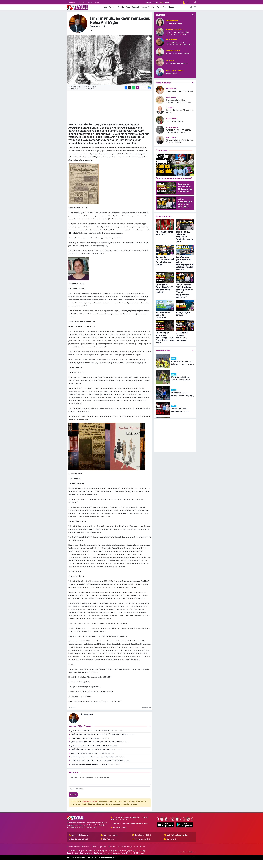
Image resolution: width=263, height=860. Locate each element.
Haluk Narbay (171, 40)
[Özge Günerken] (160, 22)
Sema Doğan (171, 97)
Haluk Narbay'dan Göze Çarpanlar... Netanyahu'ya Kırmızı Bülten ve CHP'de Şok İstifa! (179, 43)
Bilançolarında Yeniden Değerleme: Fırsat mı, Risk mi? (178, 101)
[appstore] (165, 825)
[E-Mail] (91, 30)
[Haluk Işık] (160, 62)
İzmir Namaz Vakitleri (143, 835)
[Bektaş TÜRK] (160, 90)
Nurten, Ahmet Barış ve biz (177, 63)
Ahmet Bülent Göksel (175, 71)
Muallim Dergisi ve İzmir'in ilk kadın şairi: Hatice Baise (93, 757)
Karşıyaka (106, 853)
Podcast (143, 847)
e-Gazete (72, 2)
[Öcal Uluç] (160, 110)
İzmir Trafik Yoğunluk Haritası (177, 835)
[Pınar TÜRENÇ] (160, 120)
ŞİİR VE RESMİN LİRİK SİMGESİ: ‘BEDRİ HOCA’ (90, 746)
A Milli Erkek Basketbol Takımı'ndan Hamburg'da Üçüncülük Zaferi (180, 410)
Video (97, 2)
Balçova (82, 851)
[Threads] (184, 819)
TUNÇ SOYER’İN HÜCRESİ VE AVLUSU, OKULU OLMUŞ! (177, 33)
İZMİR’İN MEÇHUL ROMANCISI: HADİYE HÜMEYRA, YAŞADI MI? (97, 761)
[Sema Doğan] (160, 100)
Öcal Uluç (170, 107)
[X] (162, 819)
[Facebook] (158, 819)
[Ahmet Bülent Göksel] (160, 72)
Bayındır (89, 851)
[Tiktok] (180, 819)
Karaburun (98, 853)
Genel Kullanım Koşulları (117, 847)
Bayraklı (96, 851)
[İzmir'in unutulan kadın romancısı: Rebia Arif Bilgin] (109, 60)
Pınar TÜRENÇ (171, 118)
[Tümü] (193, 15)
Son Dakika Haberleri (142, 839)
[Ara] (191, 7)
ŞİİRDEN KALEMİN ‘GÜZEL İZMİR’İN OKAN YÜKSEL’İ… (93, 731)
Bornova (118, 851)
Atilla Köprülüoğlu (174, 30)
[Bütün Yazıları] (150, 726)
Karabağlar (88, 853)
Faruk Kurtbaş (172, 127)
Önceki (73, 708)
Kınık (127, 853)
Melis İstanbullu (173, 51)
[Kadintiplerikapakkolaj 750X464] (106, 446)
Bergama (103, 851)
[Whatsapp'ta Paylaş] (133, 87)
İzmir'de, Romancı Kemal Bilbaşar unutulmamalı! (91, 764)
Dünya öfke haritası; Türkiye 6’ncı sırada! (179, 111)
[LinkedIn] (173, 819)
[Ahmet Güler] (160, 140)
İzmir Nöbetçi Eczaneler (79, 835)
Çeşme (129, 851)
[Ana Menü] (195, 7)
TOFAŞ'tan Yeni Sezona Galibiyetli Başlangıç (182, 394)
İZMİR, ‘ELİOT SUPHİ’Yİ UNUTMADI (85, 738)
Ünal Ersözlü (97, 26)
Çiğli (134, 851)
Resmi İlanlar (168, 7)
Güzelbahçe (79, 853)
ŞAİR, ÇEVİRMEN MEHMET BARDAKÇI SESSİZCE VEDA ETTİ (95, 742)
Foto (90, 2)
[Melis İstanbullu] (160, 52)
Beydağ (111, 851)
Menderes (140, 853)
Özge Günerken (172, 21)
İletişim (135, 847)
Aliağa (75, 851)
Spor (128, 7)
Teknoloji (135, 7)
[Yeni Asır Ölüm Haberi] (83, 183)
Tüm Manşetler (108, 839)
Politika (121, 7)
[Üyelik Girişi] (194, 2)
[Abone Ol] (149, 87)
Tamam (194, 857)
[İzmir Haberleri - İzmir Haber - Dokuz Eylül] (77, 7)
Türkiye (151, 7)
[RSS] (191, 819)
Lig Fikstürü (103, 847)
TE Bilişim (192, 852)
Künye (129, 847)
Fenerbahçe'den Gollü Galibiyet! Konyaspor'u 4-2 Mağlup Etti (182, 362)
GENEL (173, 358)
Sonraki (145, 708)
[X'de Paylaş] (129, 87)
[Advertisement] (109, 106)
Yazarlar (82, 2)
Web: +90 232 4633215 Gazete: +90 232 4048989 (130, 823)
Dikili (139, 851)
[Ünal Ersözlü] (78, 23)
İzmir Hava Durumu (110, 835)
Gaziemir (70, 853)
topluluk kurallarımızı (90, 801)
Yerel (159, 7)
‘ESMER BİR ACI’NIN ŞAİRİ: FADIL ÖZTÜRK (88, 753)
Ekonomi (112, 7)
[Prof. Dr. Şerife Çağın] (78, 268)
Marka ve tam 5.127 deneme (177, 53)
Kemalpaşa (115, 853)
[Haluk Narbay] (160, 42)
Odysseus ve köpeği (174, 23)
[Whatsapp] (188, 819)
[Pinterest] (165, 819)
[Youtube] (177, 819)
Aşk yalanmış (171, 73)
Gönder (73, 794)
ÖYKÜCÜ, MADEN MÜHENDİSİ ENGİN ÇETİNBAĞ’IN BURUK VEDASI (98, 734)
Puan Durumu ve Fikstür (79, 839)
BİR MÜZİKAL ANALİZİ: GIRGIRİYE (180, 91)
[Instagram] (169, 819)
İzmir (105, 7)
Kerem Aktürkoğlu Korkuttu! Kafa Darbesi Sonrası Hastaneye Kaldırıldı (182, 378)
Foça (144, 851)
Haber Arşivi (171, 839)
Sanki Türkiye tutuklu (174, 121)
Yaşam (144, 7)
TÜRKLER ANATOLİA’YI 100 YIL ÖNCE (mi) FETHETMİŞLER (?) (178, 131)
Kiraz (123, 853)
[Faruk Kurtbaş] (160, 130)
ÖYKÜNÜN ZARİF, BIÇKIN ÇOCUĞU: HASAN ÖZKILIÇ (92, 749)
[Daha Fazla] (137, 87)
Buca (124, 851)
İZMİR (69, 851)
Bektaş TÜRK (171, 88)
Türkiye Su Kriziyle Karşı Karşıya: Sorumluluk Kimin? (179, 141)
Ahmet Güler (171, 137)
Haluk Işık (170, 61)
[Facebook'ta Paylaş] (126, 87)
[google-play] (184, 825)
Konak (133, 853)
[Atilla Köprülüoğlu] (160, 32)
